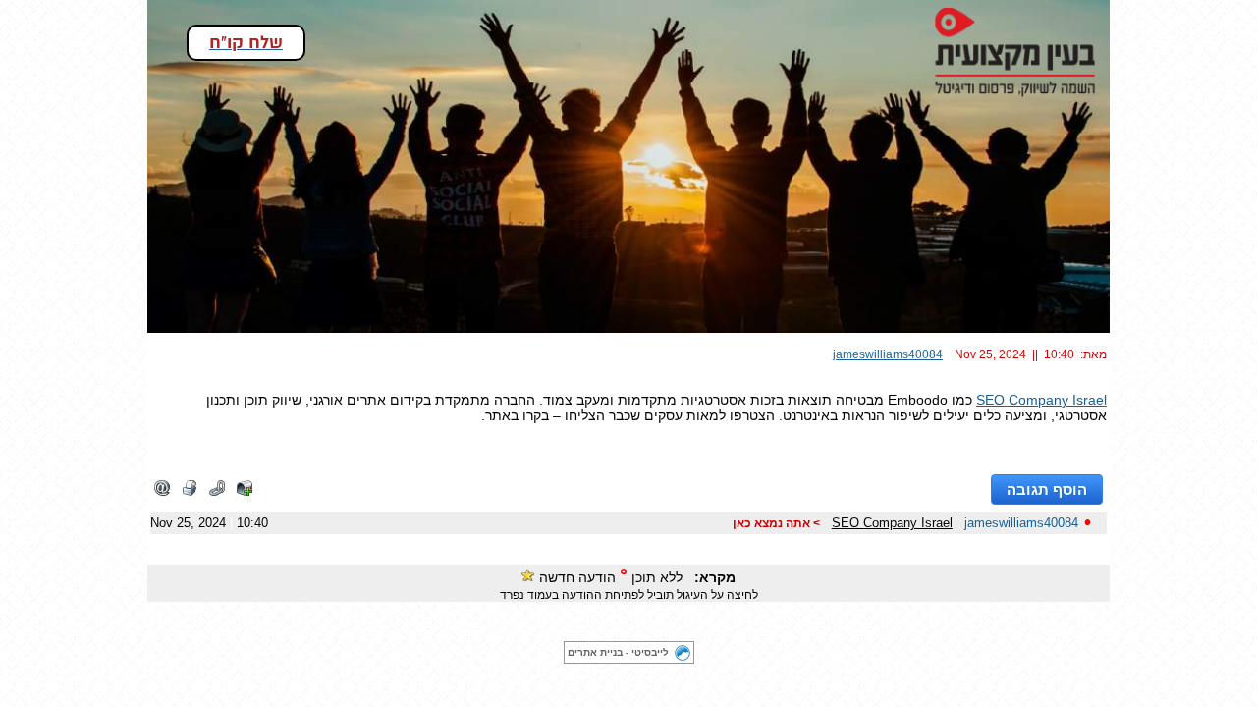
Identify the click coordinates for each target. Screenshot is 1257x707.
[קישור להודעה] (217, 492)
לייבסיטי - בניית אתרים (618, 652)
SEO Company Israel (1041, 400)
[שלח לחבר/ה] (162, 492)
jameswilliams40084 (888, 354)
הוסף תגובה (1047, 489)
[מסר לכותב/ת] (244, 492)
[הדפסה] (189, 492)
